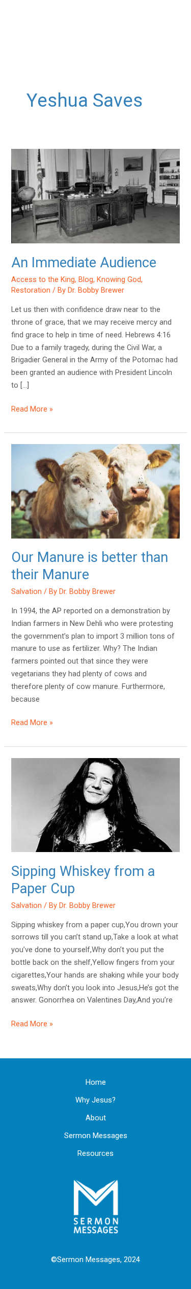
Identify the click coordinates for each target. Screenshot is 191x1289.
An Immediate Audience (83, 263)
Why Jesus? (95, 1100)
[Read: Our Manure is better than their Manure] (95, 490)
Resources (95, 1153)
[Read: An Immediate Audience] (95, 195)
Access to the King (43, 279)
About (96, 1117)
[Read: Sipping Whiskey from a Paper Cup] (95, 804)
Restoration (30, 290)
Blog (85, 279)
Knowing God (119, 279)
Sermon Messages (95, 1135)
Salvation (26, 591)
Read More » (32, 408)
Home (96, 1082)
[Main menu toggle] (178, 27)
